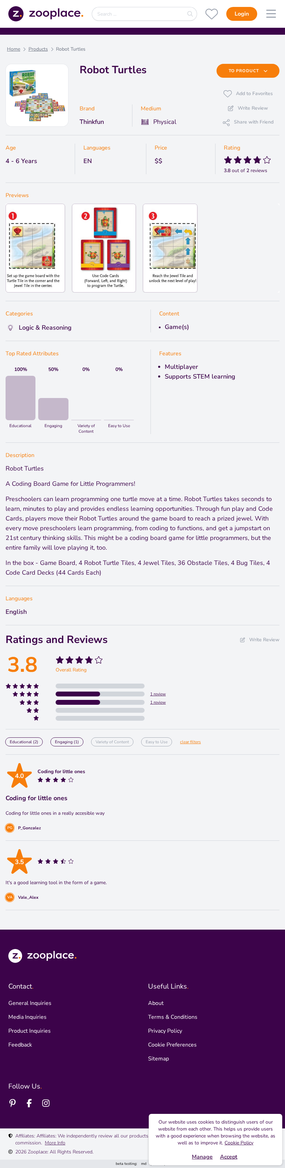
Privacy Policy (165, 1031)
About (156, 1003)
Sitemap (158, 1059)
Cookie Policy (239, 1143)
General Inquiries (29, 1003)
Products (38, 49)
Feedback (20, 1045)
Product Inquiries (29, 1031)
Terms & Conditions (172, 1017)
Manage (202, 1156)
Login (242, 14)
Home (13, 49)
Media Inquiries (27, 1017)
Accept (228, 1156)
